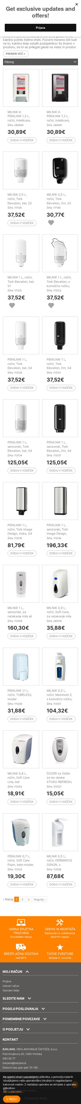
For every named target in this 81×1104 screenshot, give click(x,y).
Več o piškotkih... (13, 1091)
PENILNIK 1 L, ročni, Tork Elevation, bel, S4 (20, 364)
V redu (11, 1099)
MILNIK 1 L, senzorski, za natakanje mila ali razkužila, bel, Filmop (20, 616)
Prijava (7, 981)
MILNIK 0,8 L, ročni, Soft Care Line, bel (19, 778)
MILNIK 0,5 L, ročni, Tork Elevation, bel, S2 (20, 199)
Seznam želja (11, 990)
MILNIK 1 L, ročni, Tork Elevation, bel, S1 (21, 281)
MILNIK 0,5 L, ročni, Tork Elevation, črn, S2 (59, 199)
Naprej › (39, 899)
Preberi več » (15, 54)
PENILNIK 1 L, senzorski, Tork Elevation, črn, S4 (59, 446)
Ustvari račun (11, 985)
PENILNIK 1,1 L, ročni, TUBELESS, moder (20, 695)
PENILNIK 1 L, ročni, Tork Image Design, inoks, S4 (20, 529)
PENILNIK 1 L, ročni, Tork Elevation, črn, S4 (59, 364)
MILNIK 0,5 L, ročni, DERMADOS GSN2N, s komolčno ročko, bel (59, 864)
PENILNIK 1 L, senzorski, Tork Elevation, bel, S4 (20, 446)
